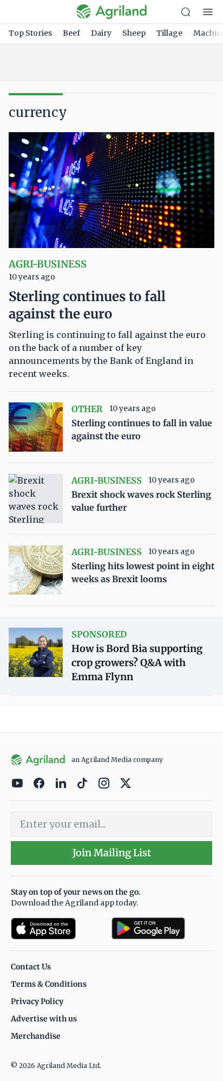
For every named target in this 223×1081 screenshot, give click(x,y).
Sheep (134, 33)
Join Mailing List (112, 852)
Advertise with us (44, 1019)
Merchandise (36, 1036)
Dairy (101, 33)
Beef (71, 33)
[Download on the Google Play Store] (162, 928)
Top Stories (30, 33)
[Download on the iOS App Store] (57, 928)
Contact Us (31, 967)
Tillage (169, 33)
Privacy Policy (37, 1001)
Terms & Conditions (49, 984)
